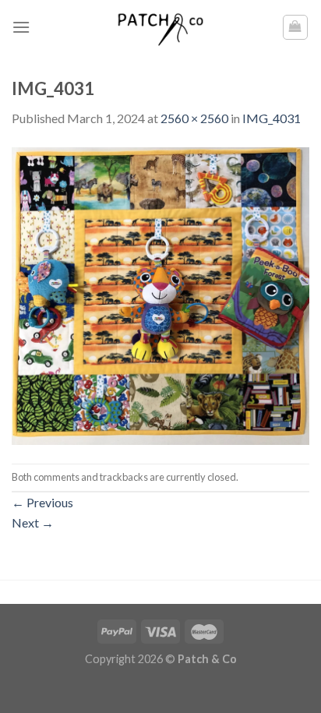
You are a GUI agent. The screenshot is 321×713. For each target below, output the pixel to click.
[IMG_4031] (160, 294)
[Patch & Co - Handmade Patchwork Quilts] (160, 27)
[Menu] (21, 27)
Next (33, 522)
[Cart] (296, 27)
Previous (42, 502)
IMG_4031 (271, 118)
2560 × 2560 (194, 118)
